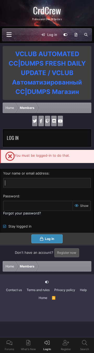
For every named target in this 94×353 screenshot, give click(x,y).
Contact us (14, 290)
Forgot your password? (22, 213)
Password (11, 196)
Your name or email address (26, 173)
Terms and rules (38, 290)
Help (83, 290)
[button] (9, 34)
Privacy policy (64, 290)
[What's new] (75, 35)
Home (43, 298)
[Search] (86, 35)
